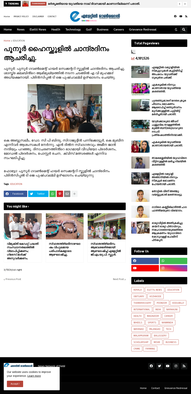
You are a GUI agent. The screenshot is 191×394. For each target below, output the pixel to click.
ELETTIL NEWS (154, 290)
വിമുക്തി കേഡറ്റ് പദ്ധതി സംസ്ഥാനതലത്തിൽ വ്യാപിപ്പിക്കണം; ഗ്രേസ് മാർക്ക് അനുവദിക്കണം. (22, 251)
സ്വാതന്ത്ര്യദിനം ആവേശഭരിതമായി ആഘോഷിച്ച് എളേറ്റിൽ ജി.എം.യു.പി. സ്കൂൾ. (106, 249)
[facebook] (175, 16)
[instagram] (173, 268)
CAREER (168, 316)
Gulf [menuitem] (89, 29)
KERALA (138, 290)
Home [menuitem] (8, 29)
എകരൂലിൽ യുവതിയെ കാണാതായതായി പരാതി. (167, 144)
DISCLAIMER (38, 16)
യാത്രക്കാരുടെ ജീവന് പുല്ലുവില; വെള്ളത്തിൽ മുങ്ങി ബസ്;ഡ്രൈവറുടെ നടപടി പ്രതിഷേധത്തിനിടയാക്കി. (167, 128)
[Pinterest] (60, 194)
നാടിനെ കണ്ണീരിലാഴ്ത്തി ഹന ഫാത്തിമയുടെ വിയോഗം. (169, 209)
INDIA (158, 309)
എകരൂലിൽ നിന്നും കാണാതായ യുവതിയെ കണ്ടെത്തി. (166, 88)
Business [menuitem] (102, 29)
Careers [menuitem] (119, 29)
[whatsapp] (173, 261)
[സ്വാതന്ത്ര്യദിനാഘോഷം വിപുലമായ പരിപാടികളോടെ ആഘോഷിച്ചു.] (65, 226)
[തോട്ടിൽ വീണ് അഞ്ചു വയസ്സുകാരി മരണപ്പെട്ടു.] (140, 196)
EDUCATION (19, 40)
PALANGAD (154, 329)
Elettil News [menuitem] (38, 29)
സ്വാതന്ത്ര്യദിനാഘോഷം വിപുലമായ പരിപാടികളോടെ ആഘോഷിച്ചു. (64, 249)
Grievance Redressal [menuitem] (142, 29)
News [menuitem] (20, 29)
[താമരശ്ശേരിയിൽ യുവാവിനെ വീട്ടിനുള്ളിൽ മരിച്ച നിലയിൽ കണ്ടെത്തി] (140, 162)
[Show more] (74, 194)
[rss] (186, 16)
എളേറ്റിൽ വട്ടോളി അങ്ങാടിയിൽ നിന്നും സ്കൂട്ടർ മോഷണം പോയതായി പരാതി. (165, 179)
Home (7, 16)
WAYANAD (139, 329)
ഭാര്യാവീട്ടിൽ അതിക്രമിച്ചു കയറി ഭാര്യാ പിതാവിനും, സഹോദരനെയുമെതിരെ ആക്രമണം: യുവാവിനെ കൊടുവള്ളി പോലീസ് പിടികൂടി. (167, 231)
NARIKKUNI (172, 309)
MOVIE (157, 342)
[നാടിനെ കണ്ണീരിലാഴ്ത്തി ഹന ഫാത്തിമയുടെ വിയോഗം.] (140, 212)
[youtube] (180, 16)
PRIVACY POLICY (21, 16)
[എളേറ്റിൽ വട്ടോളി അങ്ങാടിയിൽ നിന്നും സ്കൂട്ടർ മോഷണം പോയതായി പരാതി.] (140, 178)
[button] (179, 4)
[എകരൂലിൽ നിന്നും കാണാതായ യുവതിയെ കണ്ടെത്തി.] (140, 89)
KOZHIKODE (155, 296)
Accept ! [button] (15, 384)
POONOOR (162, 303)
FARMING (150, 348)
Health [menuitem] (55, 29)
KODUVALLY (178, 303)
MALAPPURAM (141, 335)
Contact (155, 388)
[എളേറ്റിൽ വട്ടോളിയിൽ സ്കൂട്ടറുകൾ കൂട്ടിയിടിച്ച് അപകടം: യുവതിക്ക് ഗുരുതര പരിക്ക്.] (140, 72)
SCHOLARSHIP (141, 342)
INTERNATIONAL (142, 309)
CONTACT (52, 16)
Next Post (118, 279)
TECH (168, 329)
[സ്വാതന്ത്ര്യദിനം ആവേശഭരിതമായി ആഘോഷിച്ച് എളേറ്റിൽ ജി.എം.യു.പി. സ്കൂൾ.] (107, 226)
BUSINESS (171, 342)
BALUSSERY (160, 335)
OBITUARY (139, 296)
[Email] (67, 194)
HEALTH (138, 316)
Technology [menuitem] (73, 29)
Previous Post (13, 279)
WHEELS (138, 322)
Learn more (34, 375)
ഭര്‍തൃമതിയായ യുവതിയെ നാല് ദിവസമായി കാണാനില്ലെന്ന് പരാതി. (94, 3)
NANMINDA (167, 322)
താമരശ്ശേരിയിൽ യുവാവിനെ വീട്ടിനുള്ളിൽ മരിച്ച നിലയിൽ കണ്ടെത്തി (169, 161)
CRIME (137, 348)
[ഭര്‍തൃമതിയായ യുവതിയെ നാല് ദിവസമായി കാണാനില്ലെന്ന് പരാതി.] (25, 4)
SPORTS (152, 322)
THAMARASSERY (142, 303)
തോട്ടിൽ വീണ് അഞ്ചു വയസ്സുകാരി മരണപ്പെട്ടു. (167, 193)
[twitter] (159, 366)
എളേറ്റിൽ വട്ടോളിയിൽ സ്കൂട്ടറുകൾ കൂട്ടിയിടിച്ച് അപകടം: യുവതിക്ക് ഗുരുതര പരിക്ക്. (167, 72)
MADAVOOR (153, 316)
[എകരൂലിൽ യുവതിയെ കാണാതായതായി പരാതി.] (140, 147)
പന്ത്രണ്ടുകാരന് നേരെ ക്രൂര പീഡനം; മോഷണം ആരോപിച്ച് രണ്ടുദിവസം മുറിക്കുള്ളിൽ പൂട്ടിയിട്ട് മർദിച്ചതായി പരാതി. (169, 107)
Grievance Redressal (176, 388)
